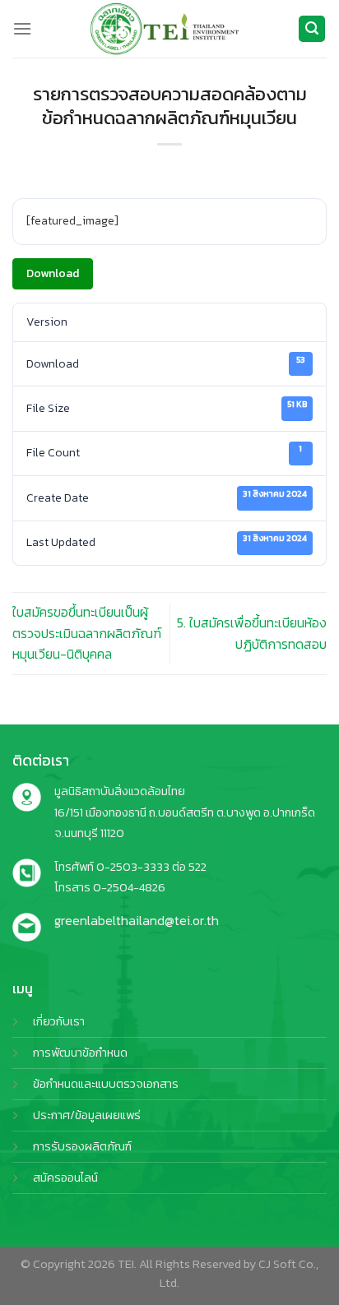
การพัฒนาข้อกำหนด (80, 1053)
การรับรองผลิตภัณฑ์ (82, 1146)
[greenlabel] (165, 29)
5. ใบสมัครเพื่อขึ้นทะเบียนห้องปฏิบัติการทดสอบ (252, 633)
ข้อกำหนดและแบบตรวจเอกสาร (106, 1084)
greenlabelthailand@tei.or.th (136, 920)
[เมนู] (22, 28)
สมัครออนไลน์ (65, 1177)
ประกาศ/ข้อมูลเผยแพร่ (87, 1115)
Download (52, 273)
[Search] (312, 29)
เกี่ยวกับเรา (59, 1021)
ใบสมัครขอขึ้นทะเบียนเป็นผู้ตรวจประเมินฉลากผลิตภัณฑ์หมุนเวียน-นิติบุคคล (86, 633)
